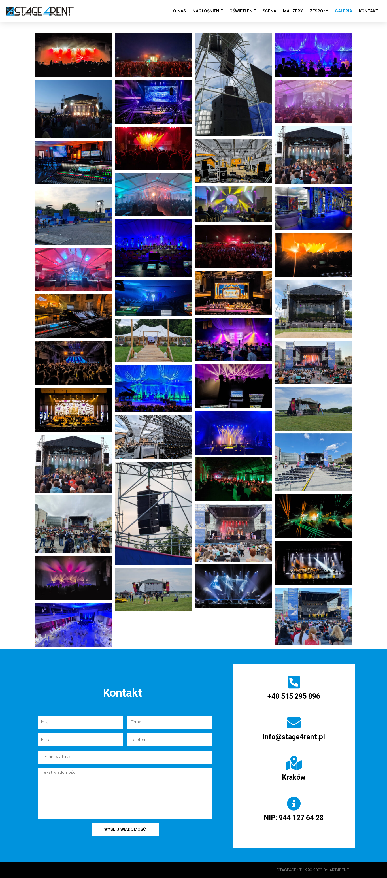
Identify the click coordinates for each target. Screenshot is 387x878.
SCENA (269, 11)
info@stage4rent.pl (294, 737)
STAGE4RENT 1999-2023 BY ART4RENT (313, 870)
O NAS (179, 11)
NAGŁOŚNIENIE (208, 11)
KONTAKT (368, 11)
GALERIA (343, 11)
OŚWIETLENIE (242, 11)
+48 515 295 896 (293, 696)
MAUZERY (293, 11)
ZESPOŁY (319, 11)
